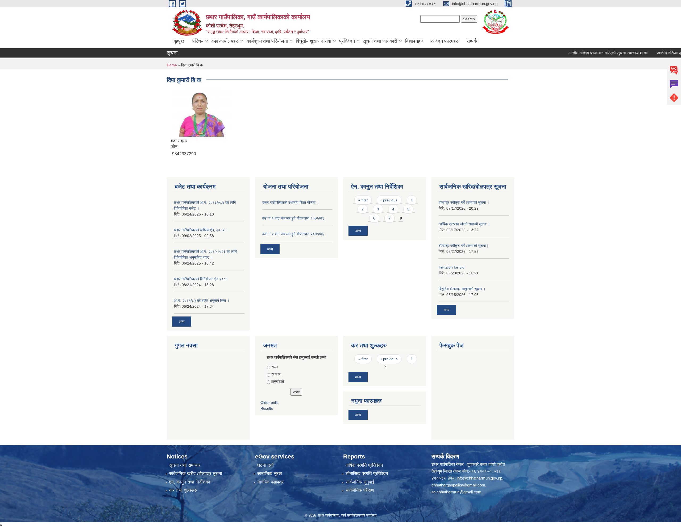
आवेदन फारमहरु (445, 41)
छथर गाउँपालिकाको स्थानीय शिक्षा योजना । (290, 202)
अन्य (182, 321)
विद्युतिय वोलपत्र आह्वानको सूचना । (462, 289)
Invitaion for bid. (452, 267)
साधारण (276, 374)
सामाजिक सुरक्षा (269, 473)
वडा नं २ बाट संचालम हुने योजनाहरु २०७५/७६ (293, 234)
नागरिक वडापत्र (270, 482)
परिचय (198, 41)
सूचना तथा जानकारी (380, 41)
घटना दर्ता (265, 465)
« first (363, 200)
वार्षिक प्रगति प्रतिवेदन (364, 465)
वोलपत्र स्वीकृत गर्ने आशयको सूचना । (464, 202)
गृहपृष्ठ (178, 41)
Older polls (269, 402)
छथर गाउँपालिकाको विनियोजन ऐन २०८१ (201, 279)
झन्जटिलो (277, 381)
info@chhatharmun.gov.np (479, 478)
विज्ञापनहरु (414, 41)
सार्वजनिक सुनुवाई (360, 482)
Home (172, 65)
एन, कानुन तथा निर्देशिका (189, 482)
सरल (274, 367)
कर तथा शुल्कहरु (183, 490)
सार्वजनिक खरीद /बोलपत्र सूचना (195, 473)
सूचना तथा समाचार (184, 465)
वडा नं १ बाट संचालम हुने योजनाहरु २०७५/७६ (293, 218)
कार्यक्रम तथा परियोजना (267, 41)
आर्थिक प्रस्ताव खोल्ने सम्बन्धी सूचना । (464, 224)
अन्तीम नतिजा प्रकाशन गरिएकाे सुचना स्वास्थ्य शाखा (594, 53)
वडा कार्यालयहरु (225, 41)
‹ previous (389, 200)
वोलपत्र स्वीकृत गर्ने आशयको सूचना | (463, 245)
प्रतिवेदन (347, 41)
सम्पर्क (472, 41)
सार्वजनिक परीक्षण (360, 490)
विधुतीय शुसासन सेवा (313, 41)
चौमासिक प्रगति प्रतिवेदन (367, 473)
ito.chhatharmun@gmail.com (456, 492)
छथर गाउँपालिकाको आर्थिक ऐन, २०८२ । (201, 230)
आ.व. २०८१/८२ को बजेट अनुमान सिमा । (201, 300)
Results (266, 408)
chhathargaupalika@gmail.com (458, 485)
